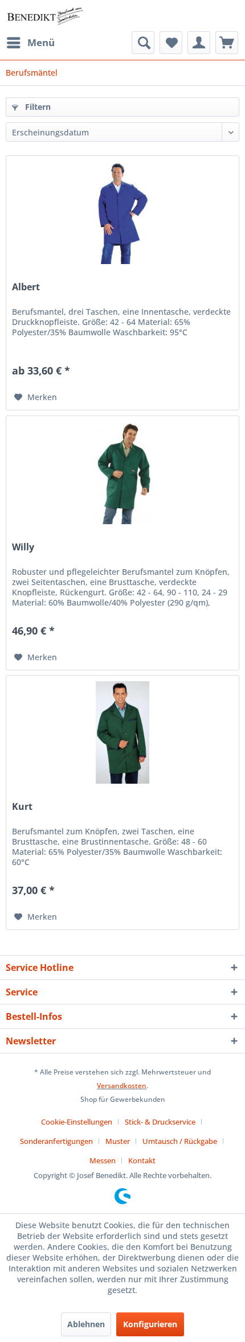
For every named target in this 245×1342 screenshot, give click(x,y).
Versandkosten (121, 1085)
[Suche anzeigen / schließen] (143, 42)
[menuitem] (30, 42)
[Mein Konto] (198, 42)
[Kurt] (122, 732)
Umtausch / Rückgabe (179, 1141)
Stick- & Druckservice (160, 1122)
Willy (23, 547)
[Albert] (122, 213)
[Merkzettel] (171, 42)
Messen (102, 1160)
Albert (26, 287)
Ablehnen (86, 1324)
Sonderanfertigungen (56, 1141)
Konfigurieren (150, 1324)
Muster (117, 1141)
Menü (41, 42)
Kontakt (142, 1160)
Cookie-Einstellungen (76, 1122)
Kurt (22, 807)
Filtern (37, 106)
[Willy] (122, 473)
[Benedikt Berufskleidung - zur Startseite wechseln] (44, 16)
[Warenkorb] (226, 42)
